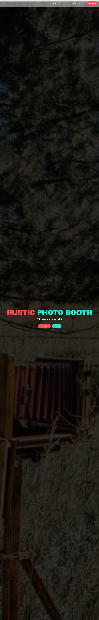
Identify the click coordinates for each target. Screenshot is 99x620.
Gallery (74, 3)
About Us (81, 3)
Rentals (67, 3)
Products (53, 3)
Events (60, 3)
